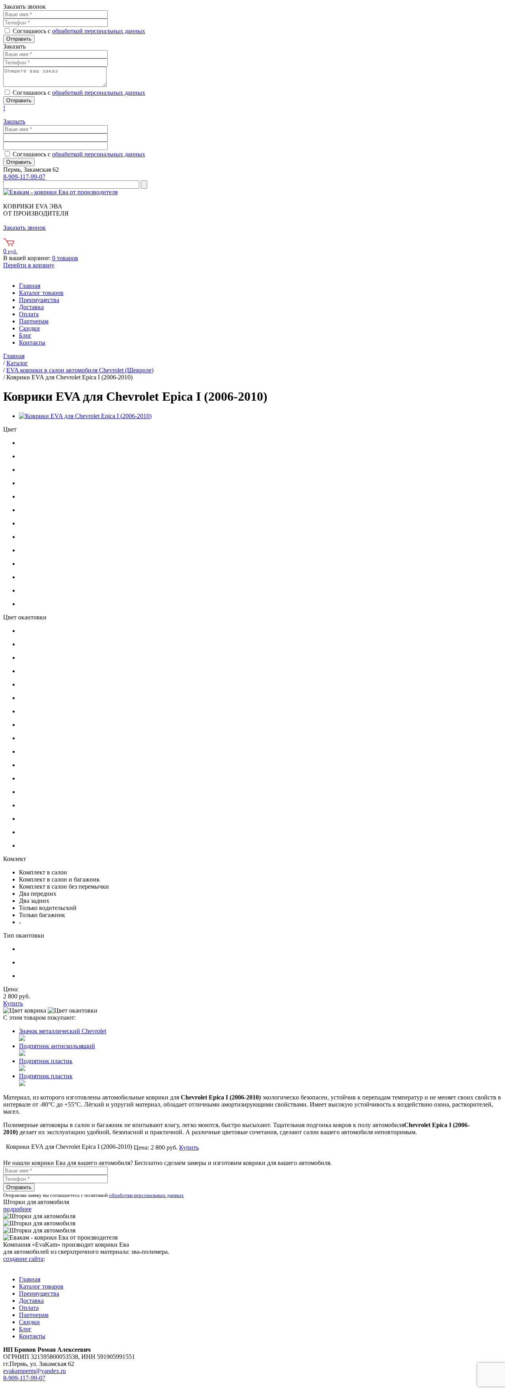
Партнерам (34, 321)
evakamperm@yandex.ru (34, 1371)
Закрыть (14, 121)
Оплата (29, 314)
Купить (13, 1003)
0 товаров (65, 258)
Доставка (31, 307)
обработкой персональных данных (98, 31)
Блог (25, 335)
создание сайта (23, 1258)
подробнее (17, 1209)
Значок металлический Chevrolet (62, 1031)
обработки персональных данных (146, 1195)
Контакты (32, 342)
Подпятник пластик (46, 1061)
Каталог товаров (41, 292)
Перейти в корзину (28, 265)
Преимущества (39, 299)
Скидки (29, 328)
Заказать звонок (24, 227)
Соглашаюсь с (79, 31)
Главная (29, 285)
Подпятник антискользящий (57, 1046)
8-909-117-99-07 (24, 176)
